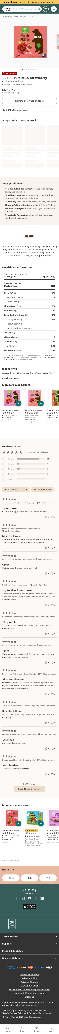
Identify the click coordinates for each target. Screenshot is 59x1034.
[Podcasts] (42, 898)
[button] (54, 9)
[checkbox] (29, 459)
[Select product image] (30, 43)
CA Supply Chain (30, 986)
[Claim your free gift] (46, 9)
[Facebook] (17, 898)
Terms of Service (29, 974)
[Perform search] (7, 9)
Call (29, 878)
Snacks (23, 17)
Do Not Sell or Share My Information (29, 989)
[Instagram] (23, 898)
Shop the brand (43, 255)
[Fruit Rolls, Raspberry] (12, 398)
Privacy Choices (29, 982)
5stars (11, 459)
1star (10, 479)
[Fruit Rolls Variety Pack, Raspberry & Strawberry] (35, 398)
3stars (11, 469)
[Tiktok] (36, 898)
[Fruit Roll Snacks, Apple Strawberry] (12, 818)
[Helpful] (46, 517)
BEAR (4, 81)
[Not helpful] (52, 517)
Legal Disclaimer (10, 378)
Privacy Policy (29, 978)
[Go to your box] (54, 9)
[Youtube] (29, 898)
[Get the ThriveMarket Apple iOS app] (29, 906)
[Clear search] (39, 9)
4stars (11, 464)
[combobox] (22, 9)
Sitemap (29, 997)
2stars (11, 474)
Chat (11, 878)
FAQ (48, 878)
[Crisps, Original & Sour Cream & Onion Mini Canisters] (35, 818)
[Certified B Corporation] (17, 924)
